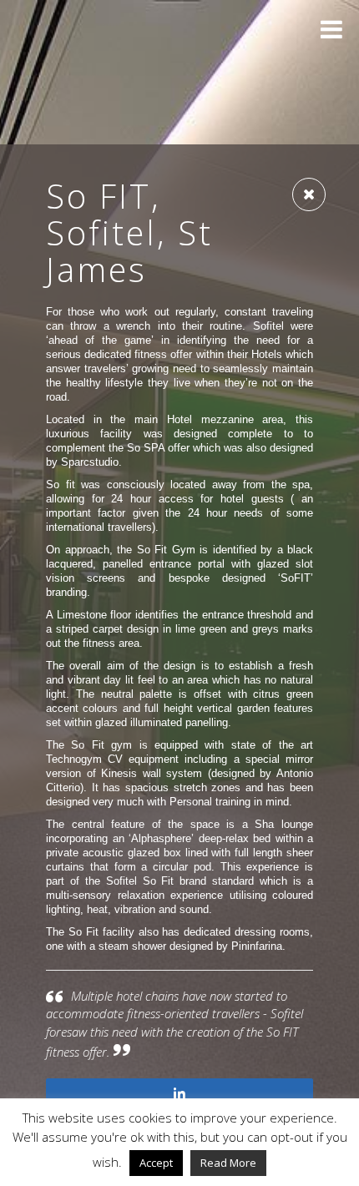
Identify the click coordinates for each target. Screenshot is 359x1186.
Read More (228, 1162)
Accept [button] (156, 1162)
